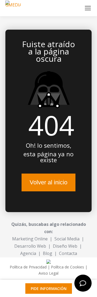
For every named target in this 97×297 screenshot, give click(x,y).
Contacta (68, 253)
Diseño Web (65, 246)
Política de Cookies (67, 267)
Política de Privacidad (28, 267)
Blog (47, 253)
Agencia (28, 253)
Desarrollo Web (30, 246)
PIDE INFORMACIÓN (49, 288)
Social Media (66, 239)
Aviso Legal (48, 273)
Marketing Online (30, 239)
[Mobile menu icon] (88, 8)
